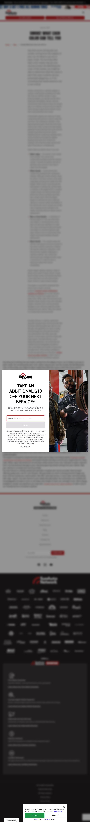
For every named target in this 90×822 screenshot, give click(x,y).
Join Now (25, 425)
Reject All (55, 815)
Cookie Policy (38, 819)
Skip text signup (26, 446)
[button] (64, 807)
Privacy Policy (30, 443)
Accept (34, 815)
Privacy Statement (49, 819)
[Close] (85, 372)
